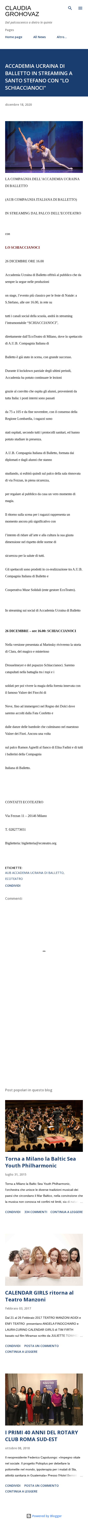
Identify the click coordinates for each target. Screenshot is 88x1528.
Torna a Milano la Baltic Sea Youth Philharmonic (40, 1162)
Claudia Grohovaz (22, 11)
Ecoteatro (14, 879)
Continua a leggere (66, 1212)
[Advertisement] (44, 1044)
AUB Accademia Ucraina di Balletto (34, 873)
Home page (13, 37)
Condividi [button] (13, 886)
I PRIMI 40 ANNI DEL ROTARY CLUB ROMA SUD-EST (41, 1436)
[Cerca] (70, 7)
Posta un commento (41, 1346)
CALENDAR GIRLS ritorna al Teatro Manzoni (39, 1296)
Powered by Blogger (46, 1516)
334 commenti (35, 1212)
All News (39, 37)
